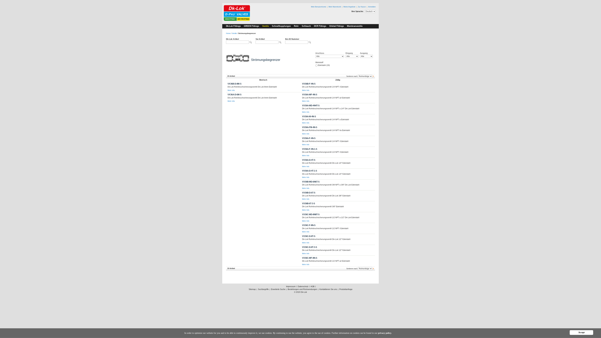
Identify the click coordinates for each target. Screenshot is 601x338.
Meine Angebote (349, 7)
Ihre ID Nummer (292, 39)
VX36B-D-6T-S (308, 193)
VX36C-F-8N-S (309, 225)
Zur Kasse (362, 7)
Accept (581, 332)
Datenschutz (303, 286)
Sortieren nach (351, 76)
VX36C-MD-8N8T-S (311, 214)
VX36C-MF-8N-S (309, 258)
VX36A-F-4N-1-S (309, 149)
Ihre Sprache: (358, 11)
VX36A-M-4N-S (309, 116)
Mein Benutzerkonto (318, 7)
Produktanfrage (345, 289)
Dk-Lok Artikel (232, 39)
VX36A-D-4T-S (308, 160)
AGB (312, 286)
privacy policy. (385, 333)
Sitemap (252, 289)
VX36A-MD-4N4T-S (311, 105)
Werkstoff (319, 62)
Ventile (234, 33)
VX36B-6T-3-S (308, 203)
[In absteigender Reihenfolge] (373, 76)
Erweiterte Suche (278, 289)
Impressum (290, 286)
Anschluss (319, 53)
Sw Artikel (260, 39)
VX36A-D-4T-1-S (309, 171)
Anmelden (372, 7)
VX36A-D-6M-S (234, 94)
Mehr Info (231, 90)
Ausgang (364, 53)
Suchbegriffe (263, 289)
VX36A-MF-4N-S (309, 94)
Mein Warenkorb (335, 7)
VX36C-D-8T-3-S (309, 247)
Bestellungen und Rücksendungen (302, 289)
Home (228, 33)
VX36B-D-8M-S (234, 84)
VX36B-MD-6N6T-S (311, 182)
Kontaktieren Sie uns (328, 289)
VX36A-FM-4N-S (309, 127)
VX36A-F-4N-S (309, 138)
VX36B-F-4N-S (309, 84)
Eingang (349, 53)
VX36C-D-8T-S (308, 236)
